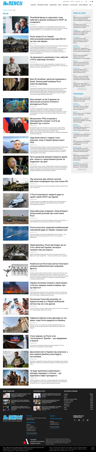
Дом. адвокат (83, 5)
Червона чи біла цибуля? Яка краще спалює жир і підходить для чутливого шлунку (81, 64)
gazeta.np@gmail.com (31, 434)
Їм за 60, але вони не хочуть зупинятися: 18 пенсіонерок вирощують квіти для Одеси (80, 165)
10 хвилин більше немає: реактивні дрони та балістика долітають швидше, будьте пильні (81, 41)
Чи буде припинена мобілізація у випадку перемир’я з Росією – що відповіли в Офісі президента (45, 373)
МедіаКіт (52, 416)
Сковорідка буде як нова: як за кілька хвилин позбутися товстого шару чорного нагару (81, 129)
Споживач (63, 450)
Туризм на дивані (53, 450)
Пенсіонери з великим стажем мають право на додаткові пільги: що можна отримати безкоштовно (81, 158)
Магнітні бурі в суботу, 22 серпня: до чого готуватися (82, 114)
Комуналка (53, 5)
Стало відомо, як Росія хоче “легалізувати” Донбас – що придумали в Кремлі (48, 338)
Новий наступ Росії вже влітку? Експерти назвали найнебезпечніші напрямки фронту (49, 266)
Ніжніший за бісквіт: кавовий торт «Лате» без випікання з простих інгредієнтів (81, 108)
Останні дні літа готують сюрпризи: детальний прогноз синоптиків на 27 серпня (81, 26)
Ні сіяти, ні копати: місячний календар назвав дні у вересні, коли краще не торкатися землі (81, 78)
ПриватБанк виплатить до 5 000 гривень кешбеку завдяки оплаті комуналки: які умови (82, 99)
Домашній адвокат (83, 447)
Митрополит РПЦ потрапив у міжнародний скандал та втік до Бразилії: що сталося (45, 120)
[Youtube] (92, 1)
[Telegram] (79, 420)
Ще (90, 5)
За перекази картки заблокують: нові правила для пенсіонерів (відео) (82, 136)
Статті (70, 450)
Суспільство (74, 5)
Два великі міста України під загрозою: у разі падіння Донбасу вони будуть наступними (49, 354)
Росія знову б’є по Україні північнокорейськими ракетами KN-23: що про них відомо (48, 38)
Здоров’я (65, 5)
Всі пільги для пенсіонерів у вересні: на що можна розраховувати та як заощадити (81, 57)
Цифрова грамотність (82, 448)
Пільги (74, 54)
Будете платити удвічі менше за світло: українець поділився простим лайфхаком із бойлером (82, 19)
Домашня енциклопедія (76, 46)
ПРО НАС (29, 416)
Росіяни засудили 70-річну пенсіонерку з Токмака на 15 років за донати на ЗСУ (80, 71)
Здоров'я (75, 30)
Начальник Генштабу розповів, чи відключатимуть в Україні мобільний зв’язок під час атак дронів (47, 301)
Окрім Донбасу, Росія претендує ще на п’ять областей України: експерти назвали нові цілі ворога (48, 247)
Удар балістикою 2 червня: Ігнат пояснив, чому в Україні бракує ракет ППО (47, 140)
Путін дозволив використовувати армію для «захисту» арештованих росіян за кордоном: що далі (48, 159)
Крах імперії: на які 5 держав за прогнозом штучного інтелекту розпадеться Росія (44, 101)
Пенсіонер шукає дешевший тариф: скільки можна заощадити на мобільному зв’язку (51, 401)
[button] (82, 89)
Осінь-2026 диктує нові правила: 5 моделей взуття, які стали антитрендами (81, 143)
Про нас (72, 1)
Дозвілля (62, 448)
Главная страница (7, 10)
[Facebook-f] (90, 1)
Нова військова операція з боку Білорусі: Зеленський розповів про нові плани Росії (49, 213)
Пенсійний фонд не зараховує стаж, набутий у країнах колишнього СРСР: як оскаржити (48, 19)
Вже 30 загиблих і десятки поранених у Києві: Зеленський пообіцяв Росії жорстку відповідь (48, 81)
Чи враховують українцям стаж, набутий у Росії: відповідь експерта (49, 58)
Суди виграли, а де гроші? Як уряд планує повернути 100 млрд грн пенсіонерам (82, 120)
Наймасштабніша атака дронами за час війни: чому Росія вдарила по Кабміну (48, 319)
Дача (59, 5)
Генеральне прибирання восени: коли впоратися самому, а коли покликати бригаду (51, 395)
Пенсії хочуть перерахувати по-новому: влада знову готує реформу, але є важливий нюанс (51, 408)
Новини (33, 5)
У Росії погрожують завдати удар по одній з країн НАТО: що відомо (47, 195)
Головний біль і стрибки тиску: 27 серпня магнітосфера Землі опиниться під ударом (82, 33)
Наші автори (66, 1)
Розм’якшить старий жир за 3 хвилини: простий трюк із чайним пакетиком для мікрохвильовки (82, 50)
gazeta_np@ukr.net (54, 428)
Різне (74, 16)
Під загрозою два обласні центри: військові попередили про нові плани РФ (49, 180)
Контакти (78, 1)
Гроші (74, 82)
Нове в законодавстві (72, 448)
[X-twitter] (83, 420)
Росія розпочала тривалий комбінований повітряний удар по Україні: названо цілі (49, 228)
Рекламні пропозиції (56, 418)
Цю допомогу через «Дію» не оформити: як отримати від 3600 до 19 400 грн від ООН (82, 85)
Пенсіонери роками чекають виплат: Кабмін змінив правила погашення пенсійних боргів (81, 150)
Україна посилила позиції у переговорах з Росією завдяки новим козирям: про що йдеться (48, 285)
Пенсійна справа (42, 5)
